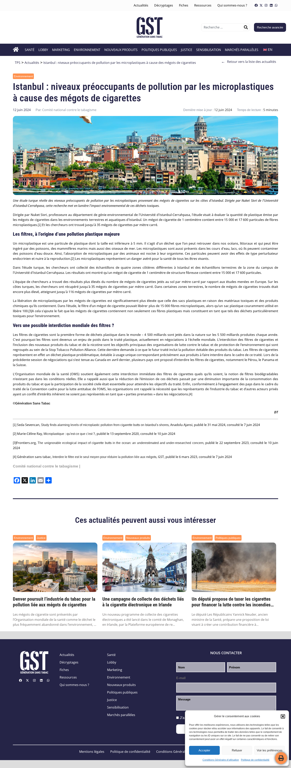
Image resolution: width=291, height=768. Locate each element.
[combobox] (222, 27)
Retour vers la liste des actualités (248, 61)
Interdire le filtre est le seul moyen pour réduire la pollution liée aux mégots (104, 457)
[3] (30, 311)
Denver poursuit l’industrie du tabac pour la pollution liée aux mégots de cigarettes (54, 602)
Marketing (61, 50)
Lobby (43, 50)
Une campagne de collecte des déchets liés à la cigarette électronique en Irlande (143, 602)
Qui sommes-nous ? (232, 5)
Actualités (141, 5)
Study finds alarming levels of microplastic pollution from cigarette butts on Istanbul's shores (105, 425)
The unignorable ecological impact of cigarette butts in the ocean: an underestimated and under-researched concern (120, 443)
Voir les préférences (269, 750)
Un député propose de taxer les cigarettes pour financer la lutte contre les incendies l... (231, 602)
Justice (186, 50)
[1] (39, 225)
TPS (17, 62)
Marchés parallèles (241, 50)
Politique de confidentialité (255, 760)
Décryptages (163, 5)
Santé (29, 50)
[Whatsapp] (276, 5)
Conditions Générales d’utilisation (221, 760)
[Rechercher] (246, 27)
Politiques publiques (159, 50)
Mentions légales (91, 751)
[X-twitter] (261, 5)
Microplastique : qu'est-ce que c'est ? (69, 433)
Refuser (237, 750)
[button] (283, 716)
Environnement (87, 50)
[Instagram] (266, 5)
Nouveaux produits (121, 50)
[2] (72, 258)
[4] (190, 394)
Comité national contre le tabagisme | (46, 466)
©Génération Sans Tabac (31, 403)
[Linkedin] (271, 5)
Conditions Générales (172, 751)
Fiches (183, 5)
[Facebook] (256, 5)
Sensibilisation (208, 50)
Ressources (202, 5)
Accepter (204, 750)
